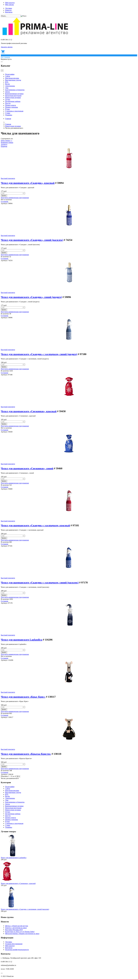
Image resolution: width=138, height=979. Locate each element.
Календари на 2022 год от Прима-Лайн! (19, 932)
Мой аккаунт (10, 3)
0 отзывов (4, 201)
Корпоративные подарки (14, 94)
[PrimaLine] (35, 36)
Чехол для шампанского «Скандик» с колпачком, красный (35, 525)
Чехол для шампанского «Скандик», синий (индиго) (31, 297)
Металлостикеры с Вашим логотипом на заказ (22, 933)
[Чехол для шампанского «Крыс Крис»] (69, 682)
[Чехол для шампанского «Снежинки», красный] (69, 397)
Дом (6, 88)
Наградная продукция (13, 95)
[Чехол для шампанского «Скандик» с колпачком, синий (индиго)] (69, 339)
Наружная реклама (12, 78)
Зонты (7, 92)
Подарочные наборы (12, 101)
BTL (7, 82)
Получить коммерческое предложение (15, 198)
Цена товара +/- (6, 140)
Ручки (7, 109)
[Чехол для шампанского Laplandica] (69, 625)
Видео (7, 84)
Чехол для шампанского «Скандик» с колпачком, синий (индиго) (39, 354)
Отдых (7, 99)
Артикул (4, 144)
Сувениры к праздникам (14, 111)
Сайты (7, 76)
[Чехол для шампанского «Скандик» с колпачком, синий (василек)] (69, 568)
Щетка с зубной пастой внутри (16, 926)
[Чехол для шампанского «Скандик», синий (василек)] (69, 225)
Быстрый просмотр (8, 178)
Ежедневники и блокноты (14, 90)
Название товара (7, 142)
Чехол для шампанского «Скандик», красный (28, 183)
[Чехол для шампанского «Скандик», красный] (69, 168)
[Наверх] (2, 973)
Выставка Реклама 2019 (14, 930)
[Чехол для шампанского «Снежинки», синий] (69, 454)
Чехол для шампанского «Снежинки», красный (28, 411)
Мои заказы (9, 4)
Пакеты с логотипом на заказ (16, 928)
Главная (8, 118)
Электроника (10, 86)
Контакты (8, 12)
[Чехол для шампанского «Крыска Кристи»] (69, 739)
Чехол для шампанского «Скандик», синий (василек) (32, 240)
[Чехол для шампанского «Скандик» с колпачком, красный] (69, 511)
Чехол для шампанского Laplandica (21, 639)
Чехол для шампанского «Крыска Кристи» (26, 753)
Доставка (8, 8)
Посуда (7, 103)
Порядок (4, 146)
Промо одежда (10, 105)
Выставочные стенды (13, 80)
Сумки (7, 113)
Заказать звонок (7, 47)
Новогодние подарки (13, 97)
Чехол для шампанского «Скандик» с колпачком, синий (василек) (40, 582)
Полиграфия (9, 74)
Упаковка (8, 115)
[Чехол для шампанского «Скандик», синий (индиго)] (69, 282)
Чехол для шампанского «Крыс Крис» (23, 696)
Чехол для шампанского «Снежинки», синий (27, 468)
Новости (8, 10)
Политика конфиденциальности (17, 949)
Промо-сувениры (11, 107)
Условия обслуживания (13, 944)
